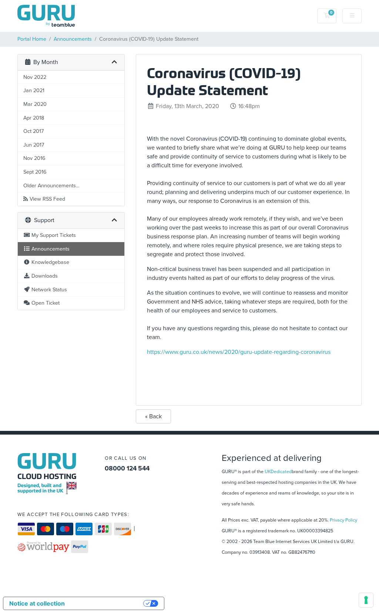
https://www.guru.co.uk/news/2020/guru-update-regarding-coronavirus (239, 352)
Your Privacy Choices (107, 603)
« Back (153, 416)
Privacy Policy (343, 520)
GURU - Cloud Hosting (47, 474)
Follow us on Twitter (132, 485)
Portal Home (31, 39)
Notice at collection (37, 603)
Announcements (73, 39)
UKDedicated (278, 472)
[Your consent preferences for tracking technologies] (366, 600)
